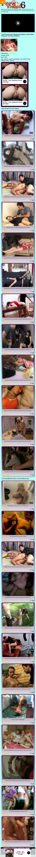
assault (10, 59)
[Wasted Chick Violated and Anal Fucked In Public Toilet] (18, 756)
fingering (3, 60)
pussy (7, 60)
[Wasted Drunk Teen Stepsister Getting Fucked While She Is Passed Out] (18, 294)
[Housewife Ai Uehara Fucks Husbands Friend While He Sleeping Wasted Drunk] (18, 416)
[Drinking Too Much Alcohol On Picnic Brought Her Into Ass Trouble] (18, 603)
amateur (6, 59)
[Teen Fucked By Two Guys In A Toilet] (18, 511)
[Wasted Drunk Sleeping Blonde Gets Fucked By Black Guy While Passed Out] (18, 233)
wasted (25, 59)
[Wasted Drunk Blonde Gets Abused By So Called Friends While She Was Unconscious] (18, 725)
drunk (28, 59)
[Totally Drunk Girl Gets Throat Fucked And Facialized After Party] (18, 572)
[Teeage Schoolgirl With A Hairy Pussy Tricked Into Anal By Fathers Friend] (18, 664)
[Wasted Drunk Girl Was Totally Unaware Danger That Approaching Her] (18, 263)
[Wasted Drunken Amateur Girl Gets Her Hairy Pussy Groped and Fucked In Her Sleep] (18, 141)
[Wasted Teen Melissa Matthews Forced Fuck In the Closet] (18, 817)
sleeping (12, 60)
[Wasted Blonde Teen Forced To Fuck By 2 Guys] (18, 481)
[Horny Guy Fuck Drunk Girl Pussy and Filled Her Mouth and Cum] (18, 111)
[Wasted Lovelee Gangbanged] (18, 695)
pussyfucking (16, 59)
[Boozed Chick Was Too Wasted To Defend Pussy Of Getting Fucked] (18, 386)
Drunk (7, 55)
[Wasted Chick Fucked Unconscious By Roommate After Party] (18, 172)
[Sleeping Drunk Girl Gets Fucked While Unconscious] (18, 202)
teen (21, 59)
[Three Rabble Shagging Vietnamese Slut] (18, 786)
